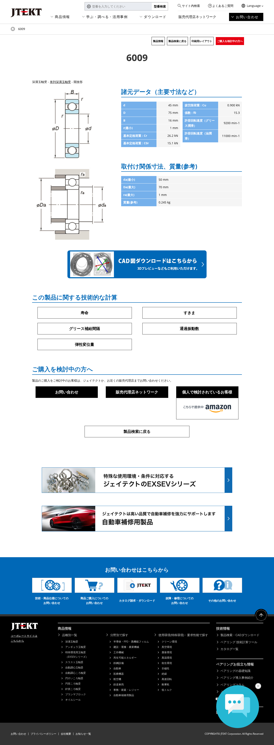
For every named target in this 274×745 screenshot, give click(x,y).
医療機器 (118, 674)
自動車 (117, 668)
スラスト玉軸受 (74, 662)
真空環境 (167, 647)
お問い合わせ (247, 17)
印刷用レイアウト (202, 41)
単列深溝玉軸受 (60, 82)
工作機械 (118, 652)
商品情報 (62, 16)
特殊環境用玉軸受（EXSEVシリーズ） (76, 654)
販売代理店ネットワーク (197, 16)
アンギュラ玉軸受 (75, 647)
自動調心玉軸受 (74, 667)
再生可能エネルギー (125, 657)
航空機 (117, 679)
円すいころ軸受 (74, 678)
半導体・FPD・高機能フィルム (131, 641)
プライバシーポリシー (43, 734)
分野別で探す (119, 635)
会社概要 (66, 734)
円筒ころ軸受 (73, 683)
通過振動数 (189, 328)
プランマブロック (75, 694)
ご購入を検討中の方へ (230, 41)
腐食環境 (167, 652)
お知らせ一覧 (83, 734)
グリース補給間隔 (84, 328)
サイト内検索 (191, 6)
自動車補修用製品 (123, 695)
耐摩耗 (165, 684)
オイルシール (73, 699)
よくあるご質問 (222, 6)
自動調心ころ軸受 (75, 673)
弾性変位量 (84, 344)
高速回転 (167, 679)
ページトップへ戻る (261, 615)
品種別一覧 (69, 635)
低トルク (167, 690)
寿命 (84, 312)
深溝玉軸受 (71, 641)
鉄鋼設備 (118, 663)
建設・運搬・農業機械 (126, 647)
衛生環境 (167, 663)
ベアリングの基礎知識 (235, 671)
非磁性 (165, 668)
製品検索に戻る (177, 41)
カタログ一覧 (229, 649)
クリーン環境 (169, 641)
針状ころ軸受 (73, 689)
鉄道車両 (118, 684)
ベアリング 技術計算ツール (238, 642)
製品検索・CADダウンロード (239, 635)
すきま (189, 312)
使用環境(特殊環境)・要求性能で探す (183, 635)
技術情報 (223, 628)
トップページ (13, 29)
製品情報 (158, 41)
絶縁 (164, 674)
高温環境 (167, 657)
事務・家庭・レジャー (126, 690)
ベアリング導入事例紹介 (236, 678)
